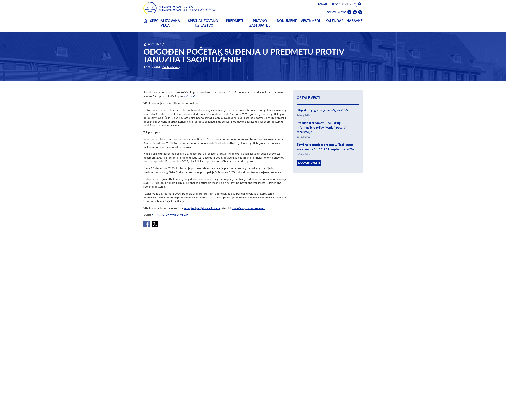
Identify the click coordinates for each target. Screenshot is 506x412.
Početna (154, 44)
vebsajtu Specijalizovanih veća (202, 208)
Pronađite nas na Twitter (349, 12)
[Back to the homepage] (180, 8)
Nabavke (354, 20)
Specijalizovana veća (165, 23)
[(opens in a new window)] (146, 224)
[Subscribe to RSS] (359, 3)
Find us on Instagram (360, 12)
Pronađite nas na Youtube (355, 12)
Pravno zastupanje (259, 23)
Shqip (336, 3)
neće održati (190, 96)
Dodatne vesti (309, 162)
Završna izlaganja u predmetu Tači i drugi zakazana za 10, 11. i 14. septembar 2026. (326, 146)
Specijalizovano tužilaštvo (203, 23)
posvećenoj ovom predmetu (248, 208)
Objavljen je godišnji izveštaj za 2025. (323, 110)
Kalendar (334, 20)
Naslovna (145, 23)
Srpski (347, 3)
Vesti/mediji (311, 20)
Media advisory (171, 67)
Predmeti (234, 20)
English (324, 3)
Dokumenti (287, 20)
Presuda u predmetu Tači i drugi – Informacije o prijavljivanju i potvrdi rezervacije (321, 127)
